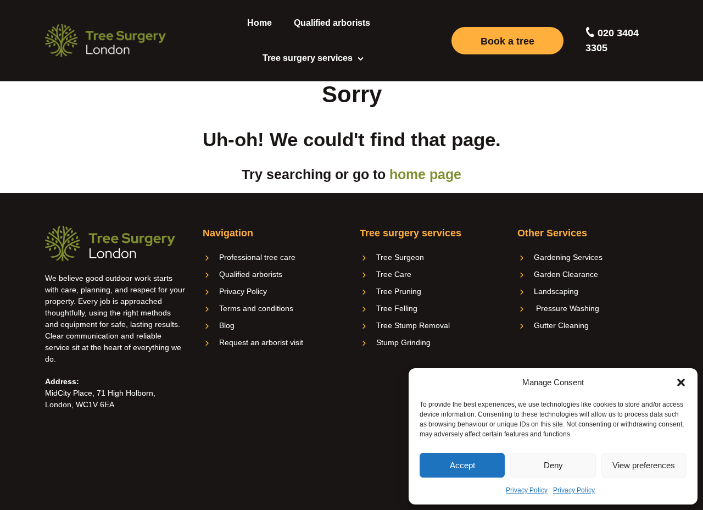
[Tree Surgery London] (105, 40)
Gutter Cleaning (561, 325)
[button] (681, 382)
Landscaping (556, 291)
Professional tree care (257, 257)
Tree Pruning (398, 291)
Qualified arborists (332, 22)
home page (425, 174)
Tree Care (393, 274)
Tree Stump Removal (413, 325)
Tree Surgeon (400, 257)
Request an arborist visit (261, 342)
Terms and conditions (256, 308)
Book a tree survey (507, 45)
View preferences (643, 465)
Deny (553, 465)
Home (259, 22)
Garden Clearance (566, 274)
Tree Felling (396, 308)
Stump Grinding (403, 342)
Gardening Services (568, 257)
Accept (462, 465)
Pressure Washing (566, 308)
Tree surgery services (308, 58)
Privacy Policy (527, 490)
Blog (227, 325)
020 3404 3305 (612, 40)
